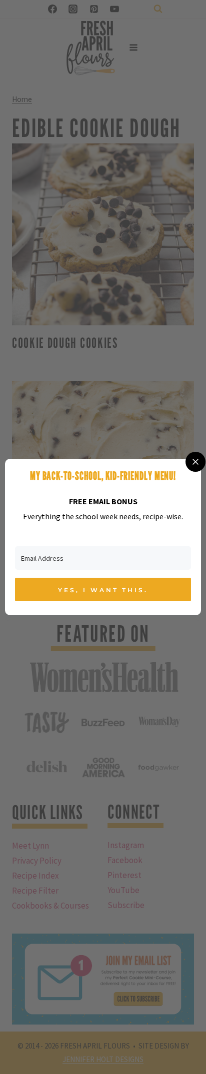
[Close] (196, 462)
